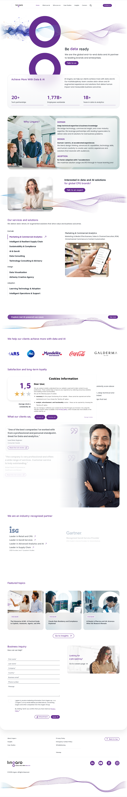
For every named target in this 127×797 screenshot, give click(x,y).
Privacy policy (63, 409)
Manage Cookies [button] (88, 417)
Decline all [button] (51, 417)
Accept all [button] (39, 417)
